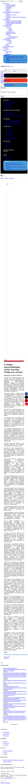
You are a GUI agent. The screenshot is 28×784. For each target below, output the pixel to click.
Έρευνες (8, 49)
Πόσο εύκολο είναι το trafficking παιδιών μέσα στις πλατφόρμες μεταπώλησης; (14, 707)
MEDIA (5, 50)
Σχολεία (7, 13)
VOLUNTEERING (8, 85)
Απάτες (7, 9)
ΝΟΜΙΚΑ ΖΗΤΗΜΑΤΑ (8, 46)
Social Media (9, 7)
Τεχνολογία (5, 745)
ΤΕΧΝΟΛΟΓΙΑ (6, 39)
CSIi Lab (5, 754)
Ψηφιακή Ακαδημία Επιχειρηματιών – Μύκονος (16, 62)
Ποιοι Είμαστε (6, 732)
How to (7, 44)
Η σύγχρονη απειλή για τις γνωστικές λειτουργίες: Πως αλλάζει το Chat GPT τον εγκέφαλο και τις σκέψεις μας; (15, 719)
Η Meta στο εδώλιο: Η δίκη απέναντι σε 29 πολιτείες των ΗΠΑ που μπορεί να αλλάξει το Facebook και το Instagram (14, 677)
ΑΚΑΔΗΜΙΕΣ (6, 19)
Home (2, 178)
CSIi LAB (5, 47)
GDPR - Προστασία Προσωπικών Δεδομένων (13, 760)
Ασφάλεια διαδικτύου (10, 4)
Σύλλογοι (8, 16)
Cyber (10, 35)
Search (20, 1)
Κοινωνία (8, 11)
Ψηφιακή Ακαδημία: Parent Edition (13, 20)
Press (7, 52)
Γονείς (10, 28)
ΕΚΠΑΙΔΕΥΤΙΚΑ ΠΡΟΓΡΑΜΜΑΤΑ (11, 12)
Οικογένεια (8, 27)
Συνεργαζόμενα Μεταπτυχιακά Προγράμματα (16, 17)
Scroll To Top (3, 782)
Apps (10, 41)
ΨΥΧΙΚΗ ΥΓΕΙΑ (7, 25)
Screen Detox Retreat (10, 38)
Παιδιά (10, 30)
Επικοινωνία (6, 735)
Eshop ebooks (9, 24)
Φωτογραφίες (6, 734)
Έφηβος (10, 29)
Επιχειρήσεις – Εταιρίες (11, 14)
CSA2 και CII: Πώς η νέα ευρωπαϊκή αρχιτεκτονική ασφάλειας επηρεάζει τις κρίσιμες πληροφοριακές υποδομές (14, 712)
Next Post (6, 658)
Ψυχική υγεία (6, 743)
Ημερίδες (5, 752)
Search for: (3, 1)
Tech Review (9, 40)
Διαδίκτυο (6, 178)
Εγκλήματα (8, 8)
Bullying (8, 34)
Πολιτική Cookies (7, 761)
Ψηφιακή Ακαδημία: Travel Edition (13, 23)
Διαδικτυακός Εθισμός (11, 33)
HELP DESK (7, 75)
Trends (7, 45)
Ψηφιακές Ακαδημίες (7, 750)
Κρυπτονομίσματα (17, 361)
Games (10, 43)
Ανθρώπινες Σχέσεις (10, 31)
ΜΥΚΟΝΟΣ (6, 55)
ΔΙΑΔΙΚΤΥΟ (6, 3)
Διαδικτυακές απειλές (10, 6)
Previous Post (7, 656)
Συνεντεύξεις (9, 54)
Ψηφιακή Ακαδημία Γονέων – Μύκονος (14, 56)
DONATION (7, 80)
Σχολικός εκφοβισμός (13, 36)
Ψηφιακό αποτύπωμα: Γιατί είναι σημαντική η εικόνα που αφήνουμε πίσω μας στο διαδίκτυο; (14, 700)
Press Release (9, 51)
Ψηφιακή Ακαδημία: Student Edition (14, 22)
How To (8, 18)
